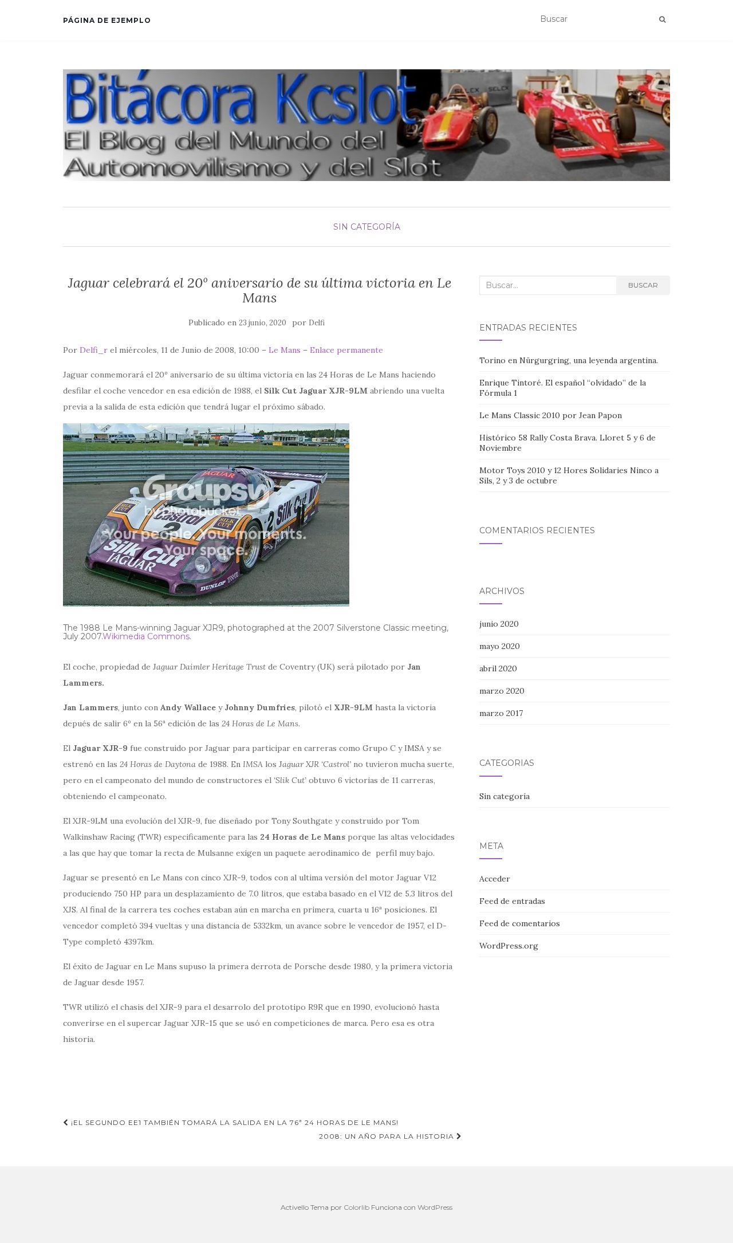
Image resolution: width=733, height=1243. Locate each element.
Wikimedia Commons (146, 636)
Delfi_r (94, 350)
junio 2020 (499, 624)
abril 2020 (498, 668)
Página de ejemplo (107, 20)
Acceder (494, 879)
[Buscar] (662, 19)
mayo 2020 (499, 646)
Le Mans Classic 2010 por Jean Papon (550, 415)
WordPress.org (508, 946)
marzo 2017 (501, 713)
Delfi (317, 323)
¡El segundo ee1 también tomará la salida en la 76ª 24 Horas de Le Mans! (234, 1122)
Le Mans (285, 350)
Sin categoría (366, 227)
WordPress (434, 1207)
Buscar (643, 285)
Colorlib (356, 1207)
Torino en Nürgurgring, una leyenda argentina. (568, 360)
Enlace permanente (346, 350)
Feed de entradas (512, 901)
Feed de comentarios (519, 923)
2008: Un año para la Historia (387, 1136)
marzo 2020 (502, 691)
